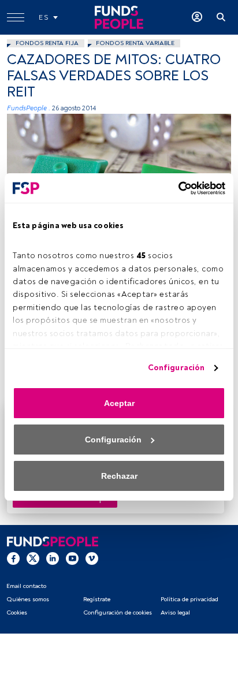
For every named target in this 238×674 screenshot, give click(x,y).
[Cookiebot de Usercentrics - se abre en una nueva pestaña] (174, 188)
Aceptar (119, 403)
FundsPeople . (28, 108)
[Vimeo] (91, 557)
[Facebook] (13, 557)
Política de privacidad (189, 599)
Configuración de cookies (117, 612)
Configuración (176, 368)
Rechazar (119, 476)
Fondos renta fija (47, 43)
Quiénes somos (27, 599)
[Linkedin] (52, 557)
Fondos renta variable (135, 43)
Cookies (16, 612)
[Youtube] (72, 557)
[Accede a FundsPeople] (197, 17)
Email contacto (26, 586)
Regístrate (96, 599)
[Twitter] (33, 557)
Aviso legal (175, 612)
